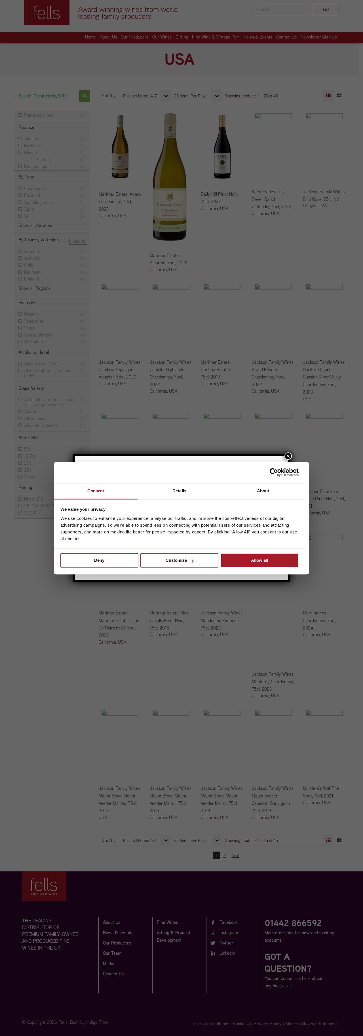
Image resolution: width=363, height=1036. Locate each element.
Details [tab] (179, 490)
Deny (99, 560)
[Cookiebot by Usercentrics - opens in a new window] (274, 472)
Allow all (259, 560)
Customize (176, 560)
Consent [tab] (95, 490)
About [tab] (263, 490)
